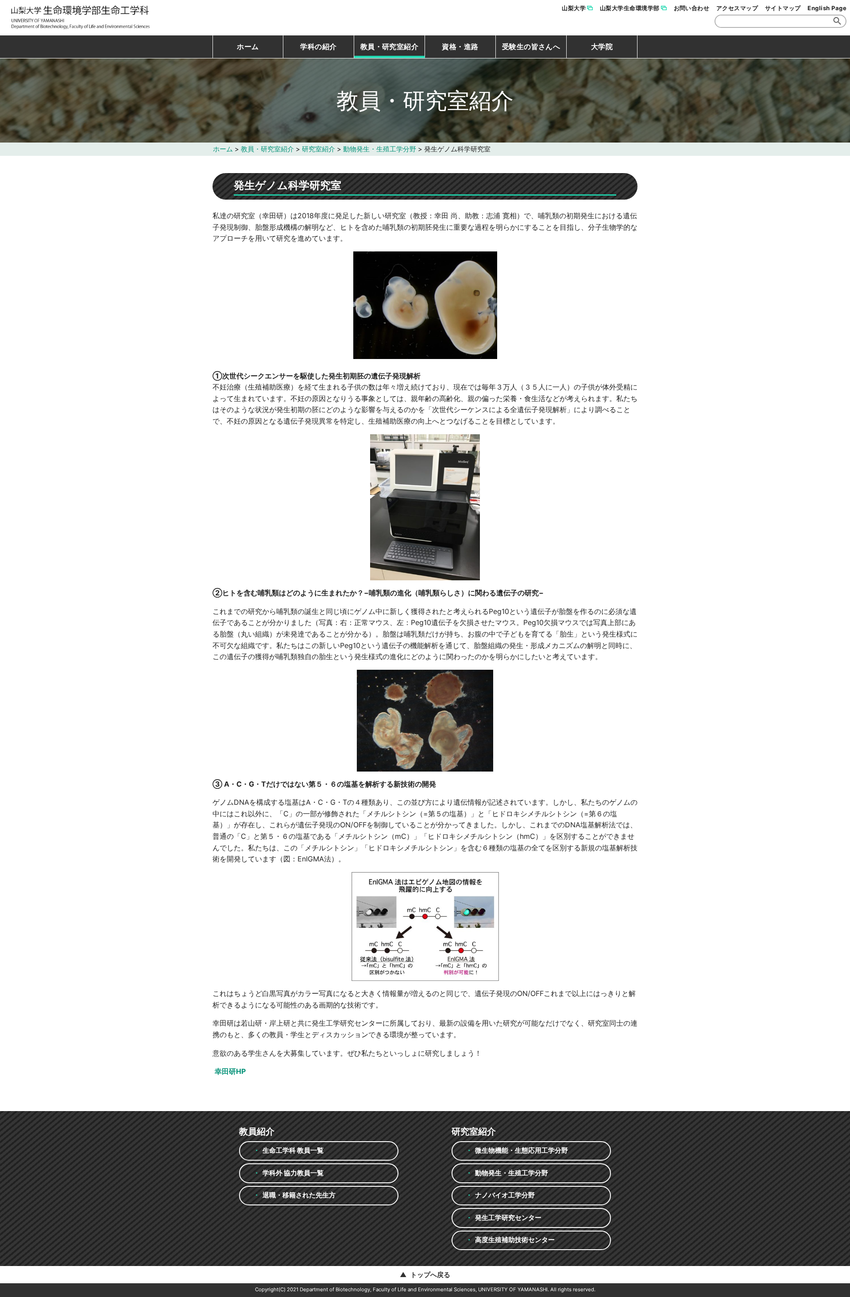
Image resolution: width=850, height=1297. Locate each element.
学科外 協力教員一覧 (293, 1173)
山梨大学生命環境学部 (630, 8)
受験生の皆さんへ (531, 46)
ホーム (248, 46)
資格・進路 (460, 46)
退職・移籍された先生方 (299, 1195)
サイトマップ (783, 8)
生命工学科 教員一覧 (293, 1150)
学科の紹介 (318, 46)
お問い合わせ (692, 8)
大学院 (602, 46)
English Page (827, 8)
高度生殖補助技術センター (515, 1239)
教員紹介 (256, 1131)
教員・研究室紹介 (389, 46)
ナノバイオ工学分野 (505, 1195)
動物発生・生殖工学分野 (379, 149)
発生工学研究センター (508, 1217)
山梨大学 (574, 8)
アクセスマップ (737, 8)
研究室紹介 (318, 149)
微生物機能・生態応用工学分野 (521, 1150)
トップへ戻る (430, 1274)
